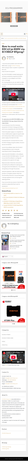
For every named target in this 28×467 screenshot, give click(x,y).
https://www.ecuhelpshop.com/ (10, 188)
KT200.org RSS (5, 448)
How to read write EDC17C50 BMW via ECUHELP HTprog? (15, 38)
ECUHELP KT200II (6, 334)
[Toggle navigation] (25, 34)
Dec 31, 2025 (14, 248)
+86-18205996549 (11, 380)
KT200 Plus (4, 345)
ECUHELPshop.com (6, 399)
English (6, 256)
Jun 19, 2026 (14, 243)
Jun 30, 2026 (14, 238)
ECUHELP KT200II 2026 (7, 338)
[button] (2, 34)
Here (6, 365)
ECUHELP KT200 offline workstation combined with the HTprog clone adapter (13, 106)
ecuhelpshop (11, 57)
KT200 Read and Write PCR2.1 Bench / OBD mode (19, 215)
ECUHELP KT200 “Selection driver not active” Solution (7, 215)
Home (2, 38)
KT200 (3, 43)
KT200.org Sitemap (6, 446)
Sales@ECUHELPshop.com (11, 378)
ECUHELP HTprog (15, 65)
